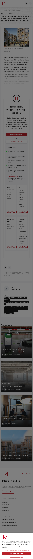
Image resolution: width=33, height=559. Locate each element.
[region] (16, 546)
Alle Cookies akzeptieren (16, 553)
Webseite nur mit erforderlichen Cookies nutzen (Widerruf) (16, 550)
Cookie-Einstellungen (16, 557)
